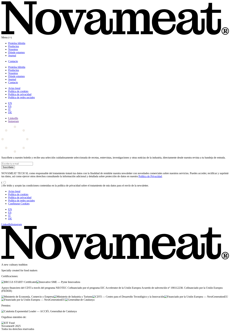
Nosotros (13, 49)
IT (9, 109)
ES (9, 106)
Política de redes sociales (21, 97)
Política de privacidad (19, 94)
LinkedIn (13, 118)
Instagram (13, 121)
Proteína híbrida (16, 43)
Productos (13, 46)
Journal (12, 55)
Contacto (13, 61)
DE (10, 112)
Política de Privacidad (150, 176)
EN (10, 103)
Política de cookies (18, 91)
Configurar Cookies (19, 203)
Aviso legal (14, 88)
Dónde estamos (16, 52)
